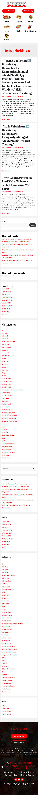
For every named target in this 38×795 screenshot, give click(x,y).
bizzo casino (6, 370)
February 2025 (6, 292)
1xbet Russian (6, 353)
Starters (19, 22)
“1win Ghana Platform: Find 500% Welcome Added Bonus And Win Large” (17, 183)
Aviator (4, 359)
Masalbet (5, 401)
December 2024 (7, 297)
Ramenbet (5, 432)
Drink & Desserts (30, 31)
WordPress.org (6, 714)
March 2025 (5, 289)
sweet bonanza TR (7, 447)
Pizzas (7, 22)
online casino (6, 407)
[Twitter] (19, 779)
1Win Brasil (5, 333)
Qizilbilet (4, 430)
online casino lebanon (8, 413)
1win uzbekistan (6, 96)
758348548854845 (8, 356)
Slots (3, 438)
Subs (7, 31)
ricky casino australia (8, 435)
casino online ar (7, 384)
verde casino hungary (8, 452)
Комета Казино (6, 458)
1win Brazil (5, 336)
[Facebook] (15, 779)
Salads (30, 22)
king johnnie (5, 398)
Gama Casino (6, 393)
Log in (4, 706)
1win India (5, 339)
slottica (4, 441)
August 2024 (6, 309)
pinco (3, 424)
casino (4, 376)
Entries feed (6, 708)
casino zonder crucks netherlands (12, 390)
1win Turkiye (5, 344)
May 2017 (5, 314)
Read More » (6, 119)
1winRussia (5, 350)
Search (4, 222)
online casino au (7, 410)
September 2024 (7, 306)
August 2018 (5, 312)
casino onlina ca (7, 381)
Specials (7, 39)
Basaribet (5, 364)
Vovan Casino (6, 455)
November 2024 (7, 300)
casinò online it (6, 387)
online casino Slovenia (9, 418)
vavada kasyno (7, 449)
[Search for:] (19, 469)
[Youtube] (22, 779)
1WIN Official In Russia (8, 342)
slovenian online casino (9, 444)
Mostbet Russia (6, 404)
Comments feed (7, 711)
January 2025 (6, 294)
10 (2, 330)
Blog (3, 373)
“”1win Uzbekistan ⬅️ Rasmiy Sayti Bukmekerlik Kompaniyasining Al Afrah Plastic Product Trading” (16, 135)
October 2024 (6, 303)
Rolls (18, 31)
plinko (4, 427)
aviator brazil (6, 361)
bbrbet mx (5, 367)
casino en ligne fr (7, 378)
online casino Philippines (9, 415)
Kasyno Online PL (7, 395)
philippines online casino (9, 421)
